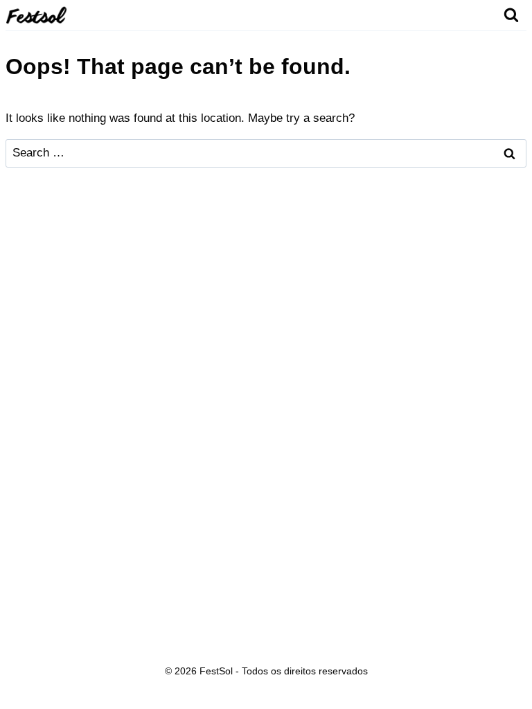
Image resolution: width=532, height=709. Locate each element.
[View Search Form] (511, 15)
